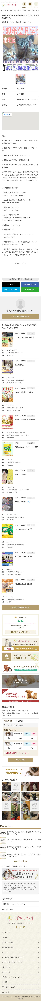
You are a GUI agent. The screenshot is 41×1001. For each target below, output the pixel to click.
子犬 (9, 738)
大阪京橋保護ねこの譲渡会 (23, 584)
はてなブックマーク (11, 289)
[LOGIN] (30, 3)
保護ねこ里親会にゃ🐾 (22, 502)
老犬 (31, 738)
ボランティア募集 (7, 942)
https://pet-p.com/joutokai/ (11, 220)
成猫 (20, 748)
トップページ (6, 932)
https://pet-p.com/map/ (10, 210)
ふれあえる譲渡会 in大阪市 (24, 392)
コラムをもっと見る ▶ (21, 861)
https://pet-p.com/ (8, 237)
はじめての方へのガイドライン (12, 962)
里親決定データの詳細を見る (20, 632)
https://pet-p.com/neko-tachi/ (12, 244)
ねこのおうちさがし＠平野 (23, 529)
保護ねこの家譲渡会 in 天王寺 (25, 419)
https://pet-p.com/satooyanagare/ (14, 195)
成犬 (20, 738)
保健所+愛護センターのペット (17, 753)
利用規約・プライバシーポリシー (15, 904)
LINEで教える (30, 289)
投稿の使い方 (6, 972)
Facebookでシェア (30, 284)
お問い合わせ (8, 899)
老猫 (31, 748)
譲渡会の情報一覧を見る (20, 607)
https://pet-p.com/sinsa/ (10, 203)
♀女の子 (34, 733)
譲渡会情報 (13, 10)
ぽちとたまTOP (5, 10)
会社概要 (5, 982)
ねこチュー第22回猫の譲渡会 (24, 337)
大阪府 (19, 10)
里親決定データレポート (10, 987)
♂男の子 (27, 733)
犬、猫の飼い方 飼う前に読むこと (13, 957)
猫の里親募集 (18, 743)
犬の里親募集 (18, 733)
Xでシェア (11, 284)
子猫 (9, 748)
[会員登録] (24, 3)
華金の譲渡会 (19, 365)
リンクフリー (8, 909)
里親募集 (5, 937)
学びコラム (5, 952)
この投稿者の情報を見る (20, 316)
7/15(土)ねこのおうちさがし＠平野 (26, 447)
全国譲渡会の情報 (7, 947)
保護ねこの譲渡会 (21, 474)
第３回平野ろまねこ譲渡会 (23, 556)
